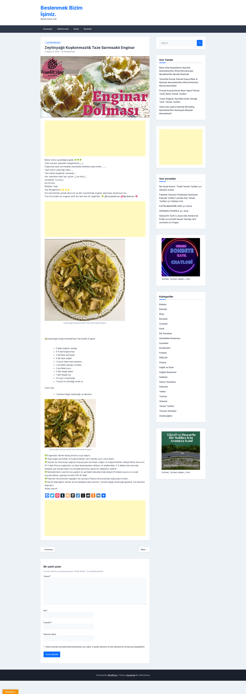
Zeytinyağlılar (53, 43)
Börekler (163, 319)
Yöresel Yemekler (168, 411)
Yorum (47, 576)
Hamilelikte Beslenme (169, 338)
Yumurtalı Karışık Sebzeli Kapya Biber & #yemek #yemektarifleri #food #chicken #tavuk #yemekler (178, 82)
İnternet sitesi (50, 634)
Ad (45, 611)
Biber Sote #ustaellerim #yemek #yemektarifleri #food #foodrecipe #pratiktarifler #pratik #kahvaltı (176, 71)
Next (144, 549)
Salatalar (163, 377)
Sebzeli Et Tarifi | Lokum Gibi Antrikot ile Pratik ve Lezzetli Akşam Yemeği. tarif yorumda (178, 219)
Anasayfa (47, 29)
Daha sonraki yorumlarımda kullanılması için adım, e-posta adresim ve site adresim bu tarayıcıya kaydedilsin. (95, 647)
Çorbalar (163, 323)
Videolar (163, 401)
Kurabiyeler (164, 348)
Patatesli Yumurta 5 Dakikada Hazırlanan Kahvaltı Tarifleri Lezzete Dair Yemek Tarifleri (178, 198)
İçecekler (163, 343)
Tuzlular (163, 396)
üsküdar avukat (166, 190)
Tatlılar (162, 391)
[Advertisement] (95, 138)
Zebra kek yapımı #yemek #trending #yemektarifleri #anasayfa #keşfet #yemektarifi (176, 110)
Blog (161, 314)
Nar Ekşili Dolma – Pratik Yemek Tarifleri (178, 186)
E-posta (48, 622)
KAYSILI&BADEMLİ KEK (170, 206)
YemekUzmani (69, 52)
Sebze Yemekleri (167, 382)
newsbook (130, 675)
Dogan (175, 222)
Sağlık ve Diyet (166, 367)
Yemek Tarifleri (166, 406)
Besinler (88, 29)
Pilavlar (162, 362)
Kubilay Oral (177, 201)
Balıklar (162, 304)
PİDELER (163, 357)
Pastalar (163, 352)
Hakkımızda (63, 29)
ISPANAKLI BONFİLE (169, 211)
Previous (48, 549)
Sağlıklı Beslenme (167, 372)
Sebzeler (163, 386)
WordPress (112, 675)
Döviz (189, 206)
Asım (186, 211)
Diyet (76, 29)
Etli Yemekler (165, 333)
